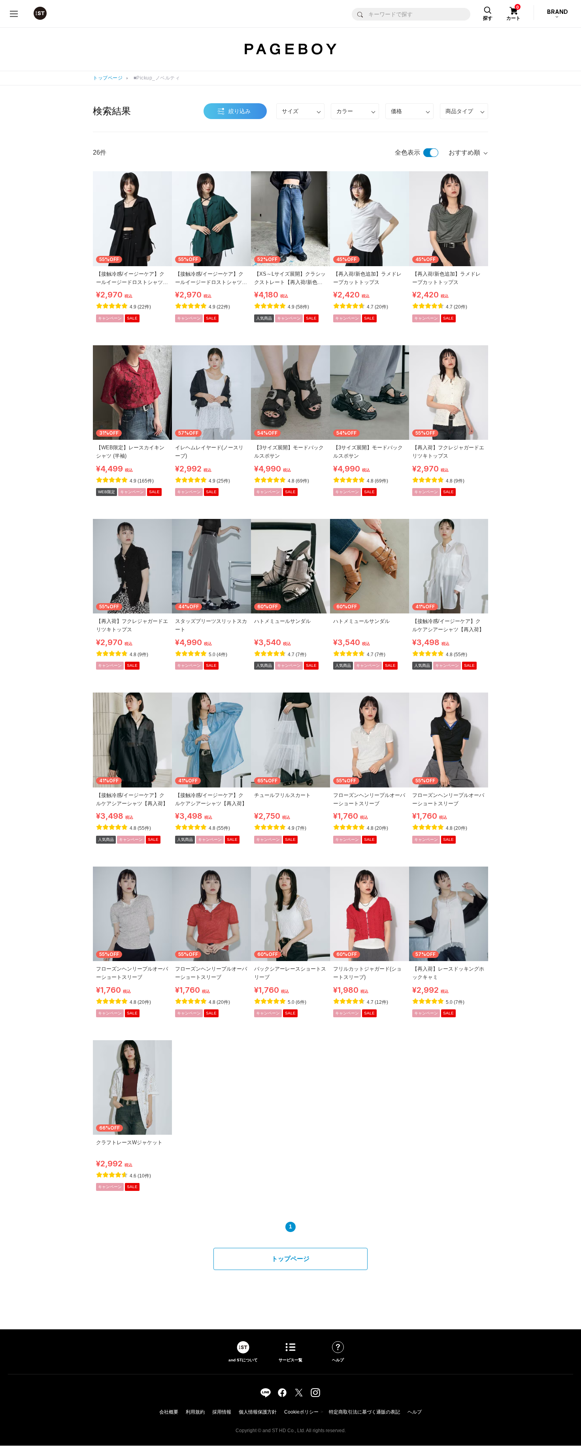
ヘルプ (414, 1412)
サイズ (290, 111)
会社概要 (168, 1412)
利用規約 (195, 1412)
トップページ (108, 78)
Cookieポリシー (301, 1412)
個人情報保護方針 (258, 1412)
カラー (344, 111)
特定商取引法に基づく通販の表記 (364, 1412)
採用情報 (221, 1412)
